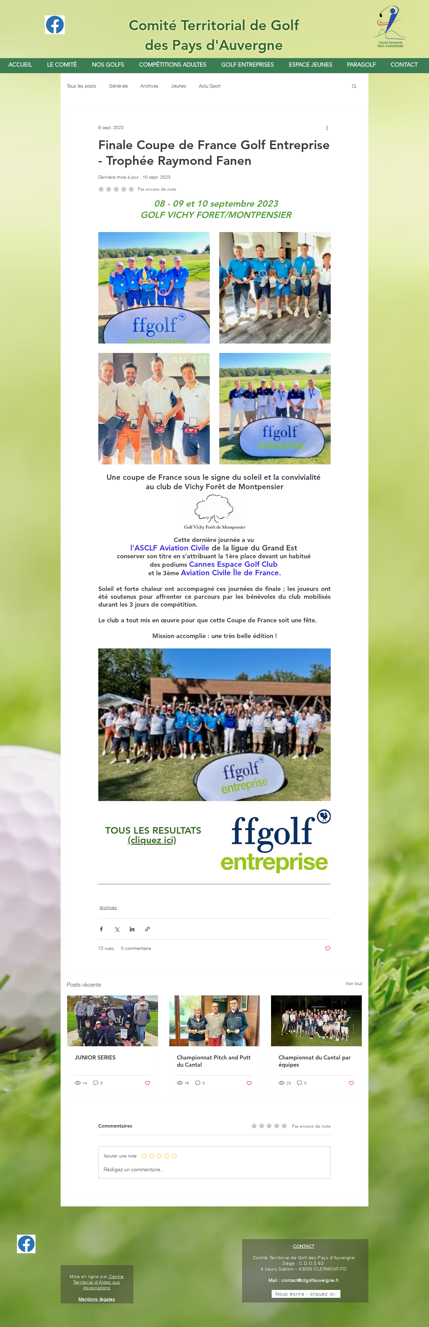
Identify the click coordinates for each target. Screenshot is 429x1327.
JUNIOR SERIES (95, 1057)
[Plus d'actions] (327, 127)
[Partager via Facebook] (101, 929)
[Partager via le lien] (147, 929)
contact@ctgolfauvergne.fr (310, 1280)
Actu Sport (209, 86)
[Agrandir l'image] (154, 288)
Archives (149, 86)
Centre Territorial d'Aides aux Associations (98, 1282)
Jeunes (178, 86)
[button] (108, 64)
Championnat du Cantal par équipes (315, 1061)
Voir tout (353, 983)
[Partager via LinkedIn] (132, 929)
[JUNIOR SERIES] (112, 1020)
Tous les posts (81, 86)
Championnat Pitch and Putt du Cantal (214, 1061)
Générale (118, 86)
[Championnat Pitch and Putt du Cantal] (214, 1020)
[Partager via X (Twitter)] (117, 929)
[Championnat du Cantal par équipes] (316, 1020)
